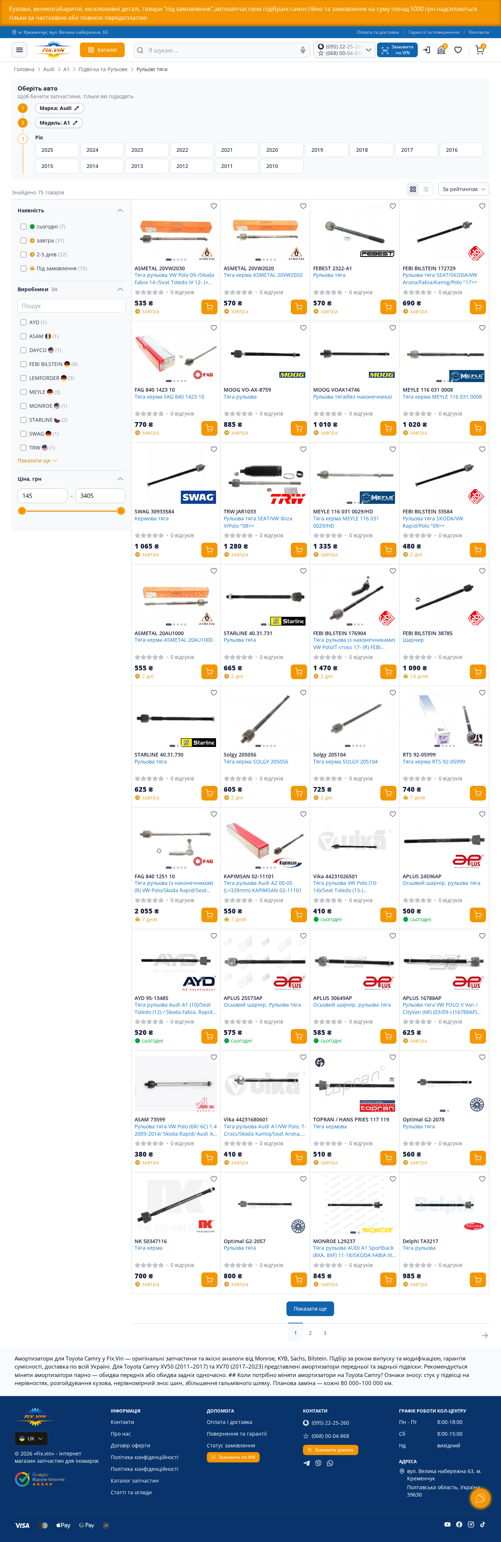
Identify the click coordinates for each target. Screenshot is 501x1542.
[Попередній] (142, 232)
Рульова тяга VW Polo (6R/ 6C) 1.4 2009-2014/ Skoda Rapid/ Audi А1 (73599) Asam (176, 1130)
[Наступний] (210, 232)
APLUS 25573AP (243, 998)
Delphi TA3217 (420, 1241)
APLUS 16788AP (422, 998)
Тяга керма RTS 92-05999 (434, 761)
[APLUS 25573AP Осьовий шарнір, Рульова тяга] (265, 962)
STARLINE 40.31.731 (248, 633)
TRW (42, 447)
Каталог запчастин (135, 1480)
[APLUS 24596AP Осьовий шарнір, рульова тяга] (444, 840)
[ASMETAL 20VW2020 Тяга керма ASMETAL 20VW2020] (265, 232)
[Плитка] (413, 189)
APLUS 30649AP (332, 998)
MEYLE (44, 391)
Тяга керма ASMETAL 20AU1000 (174, 639)
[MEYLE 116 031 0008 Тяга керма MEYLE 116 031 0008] (444, 354)
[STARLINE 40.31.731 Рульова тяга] (265, 597)
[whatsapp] (330, 1463)
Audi (49, 69)
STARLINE (48, 419)
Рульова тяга (329, 274)
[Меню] (19, 50)
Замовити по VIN (237, 1457)
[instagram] (471, 1524)
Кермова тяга (152, 518)
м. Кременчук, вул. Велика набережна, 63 (63, 32)
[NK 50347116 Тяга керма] (176, 1205)
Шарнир (413, 639)
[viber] (318, 1463)
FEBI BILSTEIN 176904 (339, 633)
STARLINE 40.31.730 (159, 754)
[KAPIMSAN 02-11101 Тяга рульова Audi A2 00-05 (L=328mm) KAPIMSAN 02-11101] (265, 840)
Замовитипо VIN (402, 50)
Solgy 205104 (329, 754)
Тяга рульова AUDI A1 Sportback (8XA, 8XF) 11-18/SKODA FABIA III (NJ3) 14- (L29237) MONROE (353, 1251)
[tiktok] (482, 1524)
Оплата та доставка (378, 32)
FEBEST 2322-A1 (332, 268)
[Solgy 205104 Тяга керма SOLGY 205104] (354, 719)
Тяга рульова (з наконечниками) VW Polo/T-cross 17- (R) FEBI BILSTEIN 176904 (354, 643)
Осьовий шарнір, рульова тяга (441, 882)
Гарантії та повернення (434, 32)
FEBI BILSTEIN (53, 363)
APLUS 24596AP (422, 876)
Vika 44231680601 (246, 1119)
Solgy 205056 (240, 754)
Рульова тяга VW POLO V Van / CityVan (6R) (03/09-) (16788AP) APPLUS (440, 1008)
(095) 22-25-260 (330, 1422)
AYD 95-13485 (151, 998)
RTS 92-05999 (419, 754)
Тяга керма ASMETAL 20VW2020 (263, 274)
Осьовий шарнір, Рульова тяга (262, 1004)
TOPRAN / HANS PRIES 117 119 (351, 1119)
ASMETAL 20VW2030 (160, 268)
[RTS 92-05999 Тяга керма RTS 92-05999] (444, 719)
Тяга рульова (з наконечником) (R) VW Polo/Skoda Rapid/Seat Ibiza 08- (174, 886)
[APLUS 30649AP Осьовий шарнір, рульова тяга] (354, 962)
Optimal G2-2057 (245, 1241)
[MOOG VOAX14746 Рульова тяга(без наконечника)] (354, 354)
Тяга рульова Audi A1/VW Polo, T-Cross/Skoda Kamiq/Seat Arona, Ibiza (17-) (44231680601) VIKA (265, 1130)
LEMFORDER (51, 377)
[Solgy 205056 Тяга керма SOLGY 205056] (265, 719)
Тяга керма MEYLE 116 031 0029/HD (346, 522)
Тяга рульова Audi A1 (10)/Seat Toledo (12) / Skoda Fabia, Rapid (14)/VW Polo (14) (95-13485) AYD (174, 1008)
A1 (66, 69)
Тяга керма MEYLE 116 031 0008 (442, 396)
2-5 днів (52, 254)
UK (31, 1438)
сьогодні (51, 226)
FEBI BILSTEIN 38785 (428, 633)
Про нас (121, 1433)
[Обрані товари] (459, 50)
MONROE (48, 405)
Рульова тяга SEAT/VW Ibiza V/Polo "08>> (258, 522)
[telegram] (306, 1463)
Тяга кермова (330, 1126)
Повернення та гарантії (237, 1433)
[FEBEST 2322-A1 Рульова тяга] (354, 232)
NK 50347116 (151, 1241)
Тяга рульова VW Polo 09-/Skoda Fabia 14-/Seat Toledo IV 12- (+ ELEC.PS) (174, 278)
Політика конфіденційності (145, 1457)
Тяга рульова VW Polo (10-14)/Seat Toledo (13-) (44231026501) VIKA (345, 886)
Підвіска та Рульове (103, 69)
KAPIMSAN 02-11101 (249, 876)
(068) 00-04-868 (330, 1435)
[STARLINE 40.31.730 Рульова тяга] (176, 719)
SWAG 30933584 (154, 511)
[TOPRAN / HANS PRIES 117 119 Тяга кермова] (354, 1083)
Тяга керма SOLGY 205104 (345, 761)
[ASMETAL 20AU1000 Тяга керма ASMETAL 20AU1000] (176, 597)
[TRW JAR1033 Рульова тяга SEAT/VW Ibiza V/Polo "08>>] (265, 475)
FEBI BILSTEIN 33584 (428, 511)
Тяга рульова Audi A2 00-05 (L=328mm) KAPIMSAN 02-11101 (263, 886)
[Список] (425, 189)
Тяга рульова (240, 396)
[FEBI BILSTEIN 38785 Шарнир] (444, 597)
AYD (38, 322)
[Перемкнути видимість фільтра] (120, 210)
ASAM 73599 (150, 1119)
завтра (50, 240)
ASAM (43, 336)
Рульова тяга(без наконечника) (352, 396)
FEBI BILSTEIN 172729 (429, 268)
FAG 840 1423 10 (155, 390)
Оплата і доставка (229, 1421)
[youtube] (447, 1524)
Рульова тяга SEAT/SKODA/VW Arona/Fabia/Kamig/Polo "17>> (440, 278)
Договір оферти (130, 1445)
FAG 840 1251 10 (155, 876)
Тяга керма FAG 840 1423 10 (169, 396)
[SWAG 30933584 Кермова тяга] (176, 475)
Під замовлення (62, 268)
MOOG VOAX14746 (336, 390)
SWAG (44, 433)
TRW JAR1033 (240, 511)
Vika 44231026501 (335, 876)
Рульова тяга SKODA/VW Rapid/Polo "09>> (433, 522)
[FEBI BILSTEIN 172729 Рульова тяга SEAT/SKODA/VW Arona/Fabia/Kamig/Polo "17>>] (444, 232)
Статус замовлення (231, 1445)
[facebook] (459, 1524)
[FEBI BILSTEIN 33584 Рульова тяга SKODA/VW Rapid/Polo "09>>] (444, 475)
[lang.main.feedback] (480, 1498)
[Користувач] (426, 50)
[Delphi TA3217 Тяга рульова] (444, 1205)
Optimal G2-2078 (424, 1119)
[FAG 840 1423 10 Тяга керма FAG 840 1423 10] (176, 354)
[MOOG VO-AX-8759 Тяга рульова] (265, 354)
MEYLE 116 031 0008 (428, 390)
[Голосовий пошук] (303, 50)
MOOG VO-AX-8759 (247, 390)
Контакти (479, 32)
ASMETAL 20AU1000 (159, 633)
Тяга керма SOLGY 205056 (256, 761)
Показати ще (310, 1308)
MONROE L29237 (334, 1241)
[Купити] (209, 307)
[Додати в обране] (214, 206)
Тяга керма (148, 1247)
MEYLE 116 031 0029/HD (343, 511)
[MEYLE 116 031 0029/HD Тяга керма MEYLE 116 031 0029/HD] (354, 475)
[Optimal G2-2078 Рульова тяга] (444, 1083)
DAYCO (45, 350)
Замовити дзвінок (334, 1450)
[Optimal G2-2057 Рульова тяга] (265, 1205)
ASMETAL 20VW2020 (249, 268)
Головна (24, 69)
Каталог (107, 49)
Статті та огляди (131, 1492)
